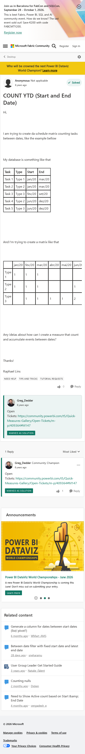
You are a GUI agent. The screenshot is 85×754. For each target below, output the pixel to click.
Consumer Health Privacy (54, 745)
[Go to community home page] (30, 46)
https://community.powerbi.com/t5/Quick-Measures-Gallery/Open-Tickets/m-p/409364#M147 (41, 420)
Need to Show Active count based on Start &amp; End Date (44, 698)
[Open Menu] (79, 57)
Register (64, 46)
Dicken (35, 686)
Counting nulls (21, 681)
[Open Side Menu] (5, 46)
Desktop (11, 56)
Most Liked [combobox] (71, 452)
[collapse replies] (42, 460)
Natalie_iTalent (36, 670)
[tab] (41, 598)
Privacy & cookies (36, 732)
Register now (13, 32)
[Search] (54, 46)
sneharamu (35, 655)
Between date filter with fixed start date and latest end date (44, 648)
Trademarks (10, 740)
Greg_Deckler (25, 400)
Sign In (76, 46)
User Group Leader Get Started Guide (36, 665)
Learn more (49, 70)
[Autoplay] (36, 598)
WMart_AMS (38, 636)
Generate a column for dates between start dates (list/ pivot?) (44, 628)
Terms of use (58, 732)
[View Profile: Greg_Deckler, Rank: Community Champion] (9, 465)
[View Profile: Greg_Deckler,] (11, 403)
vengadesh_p (39, 705)
